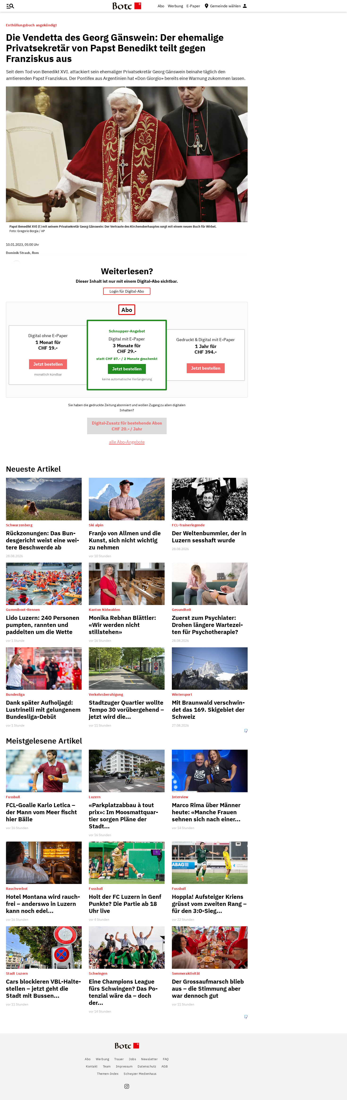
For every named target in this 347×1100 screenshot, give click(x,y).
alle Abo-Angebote (127, 442)
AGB (164, 1066)
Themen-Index (107, 1074)
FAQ (166, 1059)
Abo (161, 6)
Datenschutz (147, 1066)
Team (107, 1066)
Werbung (175, 6)
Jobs (132, 1059)
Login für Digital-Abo (127, 291)
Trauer (119, 1059)
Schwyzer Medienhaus (140, 1074)
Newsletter (149, 1059)
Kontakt (92, 1066)
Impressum (124, 1066)
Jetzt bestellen (48, 364)
